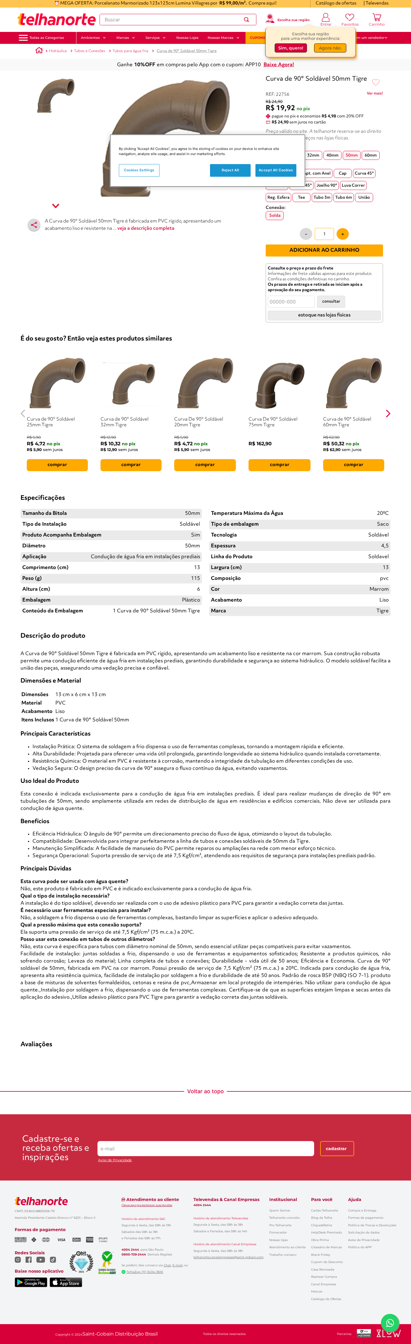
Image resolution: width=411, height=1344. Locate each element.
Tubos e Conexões (89, 51)
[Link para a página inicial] (39, 51)
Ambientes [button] (90, 38)
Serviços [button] (153, 38)
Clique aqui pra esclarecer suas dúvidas (147, 1205)
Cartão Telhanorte (324, 1210)
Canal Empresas (323, 1284)
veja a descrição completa (146, 228)
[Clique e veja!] (375, 94)
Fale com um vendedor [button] (365, 38)
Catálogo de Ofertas (326, 1299)
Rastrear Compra (324, 1277)
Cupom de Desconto (327, 1262)
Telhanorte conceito (284, 1218)
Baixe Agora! (279, 64)
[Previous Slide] (23, 413)
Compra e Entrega (362, 1210)
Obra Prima (320, 1240)
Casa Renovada (322, 1269)
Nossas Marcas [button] (220, 38)
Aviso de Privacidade (115, 1160)
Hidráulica (58, 51)
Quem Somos (279, 1210)
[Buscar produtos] (247, 19)
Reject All (230, 170)
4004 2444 (130, 1250)
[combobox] (178, 19)
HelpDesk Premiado (326, 1232)
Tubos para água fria (130, 51)
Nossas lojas (278, 1240)
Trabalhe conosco (282, 1255)
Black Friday (320, 1255)
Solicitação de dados (364, 1232)
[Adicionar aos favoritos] (376, 83)
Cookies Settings (139, 170)
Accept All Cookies (276, 170)
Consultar (331, 301)
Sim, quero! (290, 48)
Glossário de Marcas (326, 1247)
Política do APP (360, 1247)
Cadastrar (336, 1148)
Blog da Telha (321, 1218)
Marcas (316, 1291)
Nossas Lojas (187, 38)
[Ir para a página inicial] (56, 19)
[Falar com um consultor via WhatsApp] (390, 1323)
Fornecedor (278, 1232)
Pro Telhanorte (280, 1225)
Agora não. (330, 48)
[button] (46, 38)
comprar (57, 464)
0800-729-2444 (134, 1254)
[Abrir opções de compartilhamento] (34, 225)
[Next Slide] (388, 413)
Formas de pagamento (365, 1218)
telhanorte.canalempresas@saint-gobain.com (228, 1257)
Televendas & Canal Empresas (226, 1199)
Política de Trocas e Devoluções (372, 1225)
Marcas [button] (122, 38)
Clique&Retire (321, 1225)
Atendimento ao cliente (287, 1247)
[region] (207, 160)
